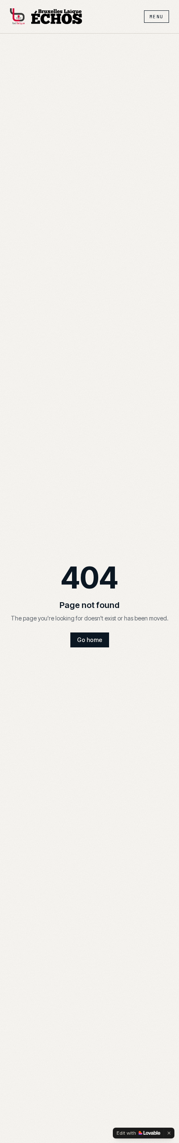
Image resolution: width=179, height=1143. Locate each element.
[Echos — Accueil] (56, 16)
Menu (156, 16)
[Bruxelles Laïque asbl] (17, 16)
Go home (89, 639)
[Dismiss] (169, 1133)
